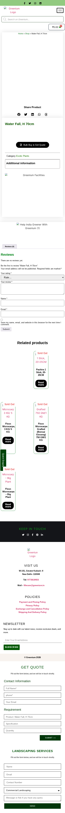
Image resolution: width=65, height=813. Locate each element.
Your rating (6, 273)
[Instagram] (35, 3)
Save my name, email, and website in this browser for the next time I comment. (31, 323)
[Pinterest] (37, 535)
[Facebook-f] (24, 3)
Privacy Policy (32, 605)
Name (4, 299)
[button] (19, 114)
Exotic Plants (22, 156)
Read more (41, 383)
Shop (27, 34)
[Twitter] (30, 3)
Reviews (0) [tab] (9, 246)
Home (20, 34)
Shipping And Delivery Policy (32, 612)
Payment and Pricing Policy (32, 602)
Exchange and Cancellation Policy (32, 609)
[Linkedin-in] (42, 535)
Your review (6, 282)
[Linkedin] (40, 3)
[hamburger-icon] (60, 10)
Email (4, 309)
